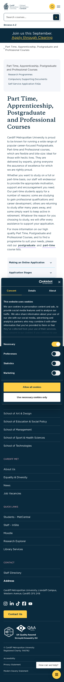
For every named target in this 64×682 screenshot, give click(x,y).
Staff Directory (12, 572)
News (7, 485)
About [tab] (52, 290)
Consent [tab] (11, 290)
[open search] (52, 7)
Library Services (13, 549)
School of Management (18, 429)
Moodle (8, 533)
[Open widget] (56, 674)
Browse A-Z (10, 24)
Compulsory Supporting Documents (27, 79)
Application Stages (20, 272)
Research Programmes (20, 74)
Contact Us (15, 614)
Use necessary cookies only (32, 397)
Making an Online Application (26, 262)
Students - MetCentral (17, 517)
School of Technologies (18, 445)
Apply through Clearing (32, 37)
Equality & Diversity (15, 477)
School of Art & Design (18, 413)
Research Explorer (15, 541)
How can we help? (48, 665)
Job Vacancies (12, 493)
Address (9, 581)
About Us (9, 469)
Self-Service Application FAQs (24, 83)
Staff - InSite (11, 525)
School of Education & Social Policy (25, 421)
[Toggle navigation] (58, 7)
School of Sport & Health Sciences (24, 437)
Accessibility (9, 658)
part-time (49, 245)
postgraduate (26, 245)
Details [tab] (32, 290)
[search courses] (56, 17)
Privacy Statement (12, 664)
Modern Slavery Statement (16, 671)
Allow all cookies (32, 387)
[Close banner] (59, 282)
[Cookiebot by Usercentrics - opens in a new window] (40, 282)
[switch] (56, 353)
